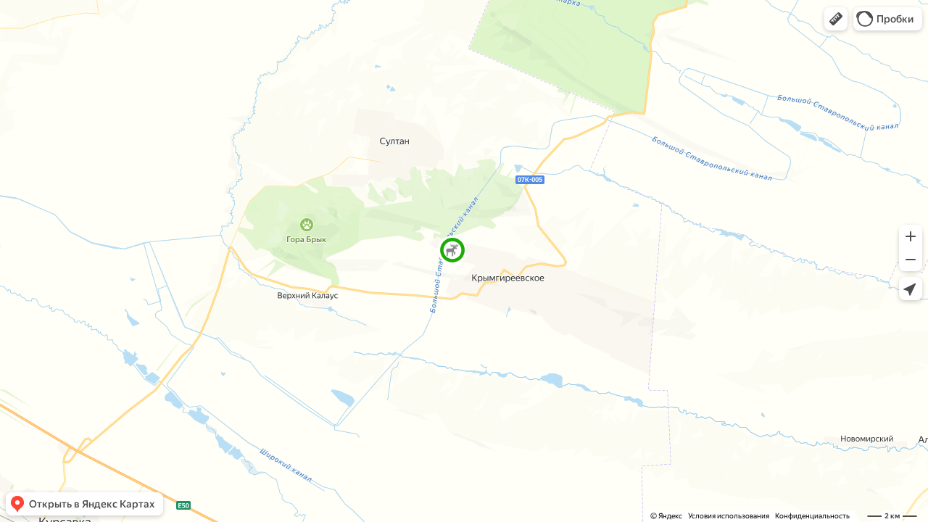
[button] (836, 18)
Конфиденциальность (812, 516)
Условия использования (728, 516)
